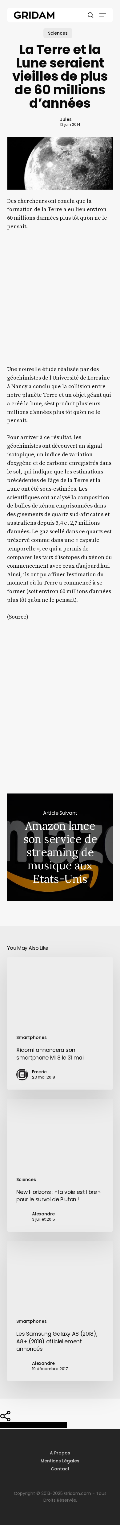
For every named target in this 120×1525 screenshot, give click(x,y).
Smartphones (31, 1037)
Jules (66, 119)
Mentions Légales (60, 1461)
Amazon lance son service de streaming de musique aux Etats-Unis (60, 847)
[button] (102, 15)
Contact (60, 1469)
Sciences (58, 33)
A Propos (60, 1453)
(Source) (17, 616)
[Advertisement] (60, 302)
